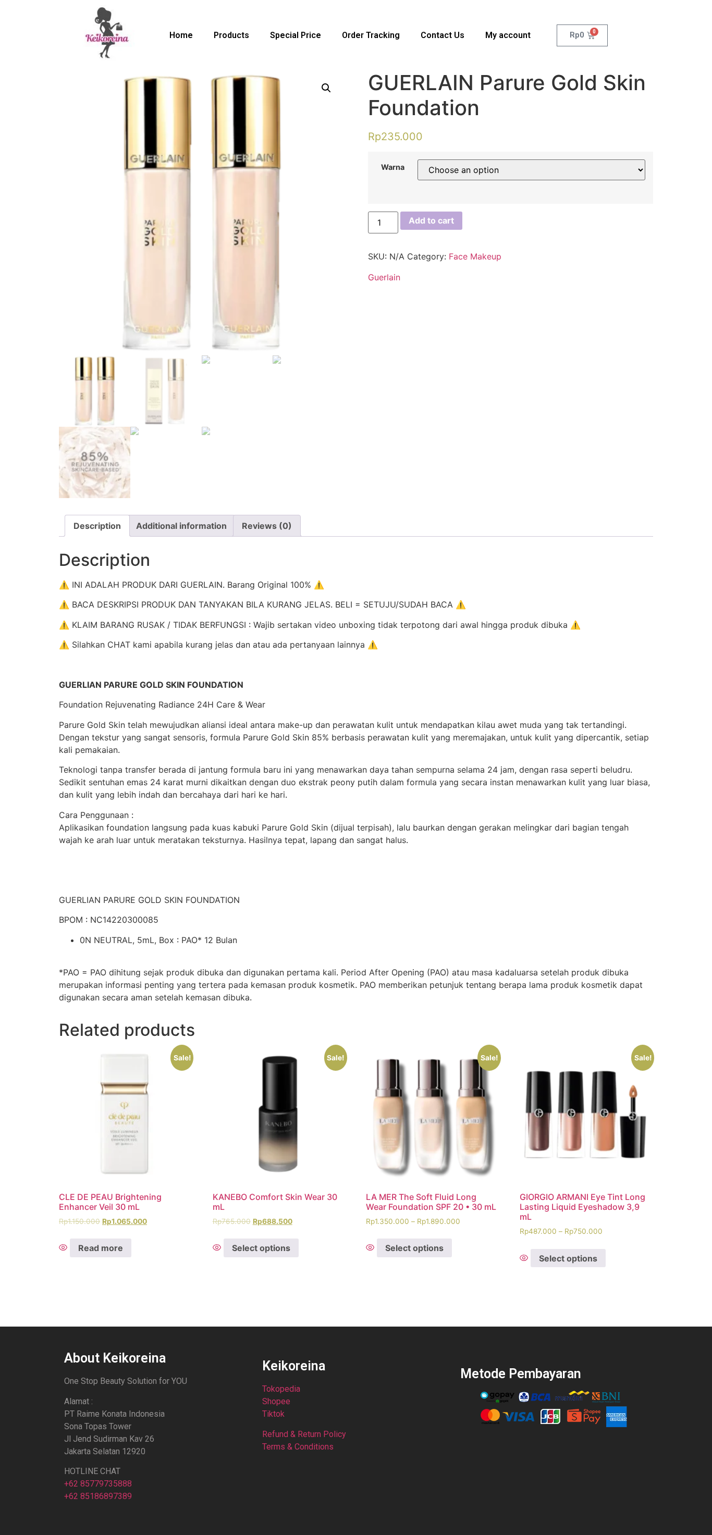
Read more (100, 1248)
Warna (392, 167)
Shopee (276, 1401)
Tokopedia (281, 1389)
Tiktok (273, 1414)
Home (181, 35)
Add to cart (431, 220)
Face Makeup (475, 256)
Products (231, 35)
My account (508, 35)
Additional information (181, 526)
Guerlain (384, 277)
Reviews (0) (267, 526)
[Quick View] (64, 1248)
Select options (261, 1248)
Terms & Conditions (298, 1447)
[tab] (97, 526)
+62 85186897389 (98, 1496)
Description (97, 526)
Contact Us (442, 35)
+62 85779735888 (98, 1484)
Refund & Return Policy (304, 1434)
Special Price (295, 35)
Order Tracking (371, 35)
